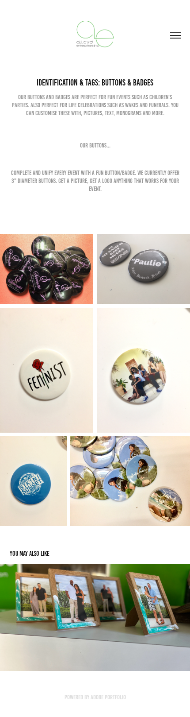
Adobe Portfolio (108, 697)
